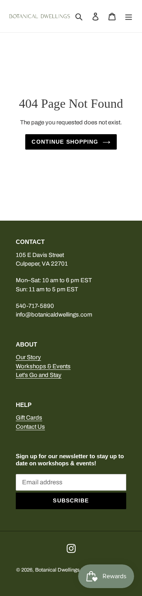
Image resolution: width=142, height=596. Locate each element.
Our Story (28, 357)
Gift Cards (29, 417)
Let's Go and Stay (39, 375)
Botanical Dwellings (57, 570)
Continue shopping (65, 142)
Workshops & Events (43, 366)
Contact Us (30, 427)
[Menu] (128, 16)
